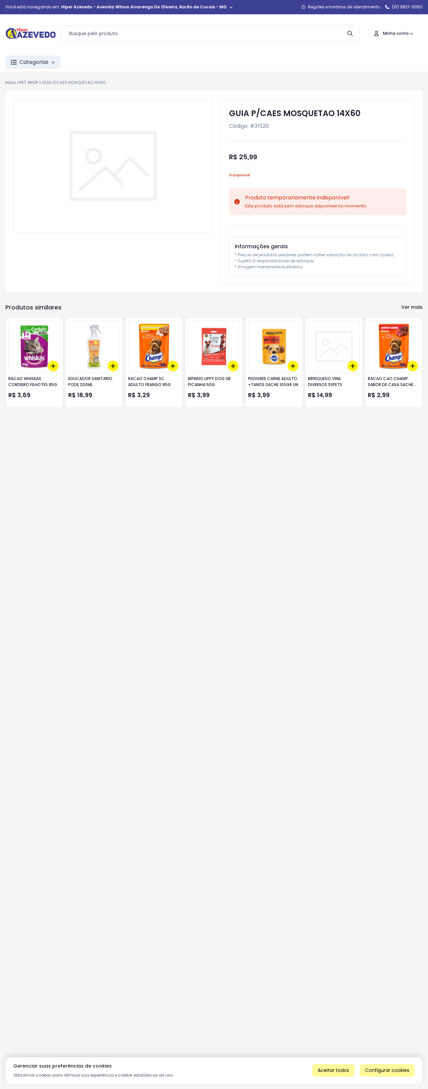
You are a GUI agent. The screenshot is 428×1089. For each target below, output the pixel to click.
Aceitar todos (333, 1070)
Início (10, 82)
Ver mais (412, 307)
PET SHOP (28, 82)
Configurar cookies (387, 1070)
